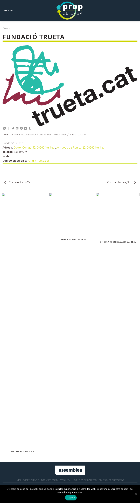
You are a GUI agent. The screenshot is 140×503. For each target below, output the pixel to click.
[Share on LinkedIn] (25, 128)
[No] (135, 495)
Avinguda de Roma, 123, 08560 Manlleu (80, 147)
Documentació (49, 480)
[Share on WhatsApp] (4, 128)
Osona (7, 28)
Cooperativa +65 (19, 182)
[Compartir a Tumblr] (29, 128)
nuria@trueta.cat (38, 160)
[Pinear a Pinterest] (21, 128)
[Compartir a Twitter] (13, 128)
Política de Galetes (85, 480)
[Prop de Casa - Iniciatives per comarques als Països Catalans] (70, 10)
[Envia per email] (17, 128)
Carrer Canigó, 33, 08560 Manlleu (34, 147)
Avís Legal (66, 480)
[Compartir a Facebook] (9, 128)
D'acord (71, 497)
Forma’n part (31, 480)
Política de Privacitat (111, 480)
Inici (18, 480)
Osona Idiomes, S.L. (119, 182)
